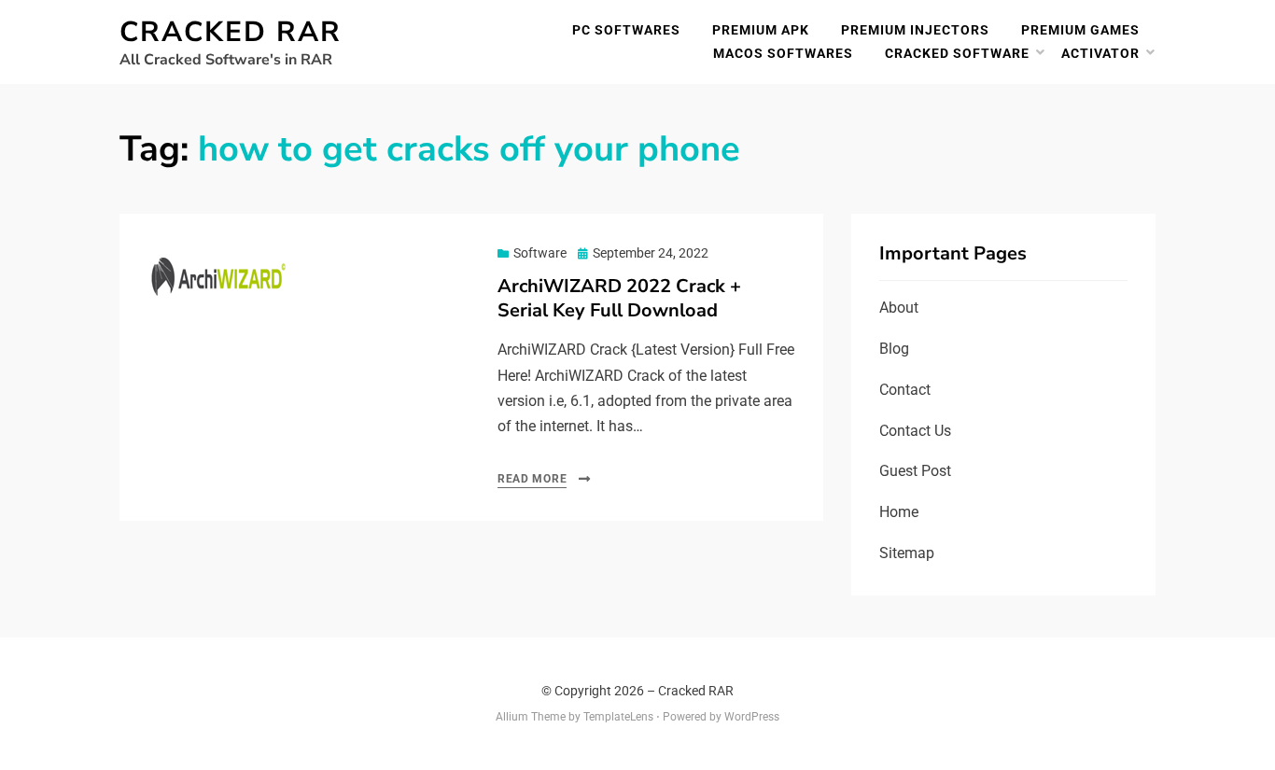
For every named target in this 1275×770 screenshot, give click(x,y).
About (898, 307)
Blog (894, 348)
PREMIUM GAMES (1080, 29)
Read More (532, 478)
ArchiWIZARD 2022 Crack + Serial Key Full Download (619, 298)
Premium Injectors (915, 29)
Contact (905, 390)
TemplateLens (618, 716)
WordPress (751, 716)
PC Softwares (626, 29)
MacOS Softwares (783, 53)
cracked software (957, 53)
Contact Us (915, 431)
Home (898, 512)
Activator (1100, 53)
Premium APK (760, 29)
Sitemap (906, 553)
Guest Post (915, 471)
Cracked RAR (230, 32)
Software (540, 252)
